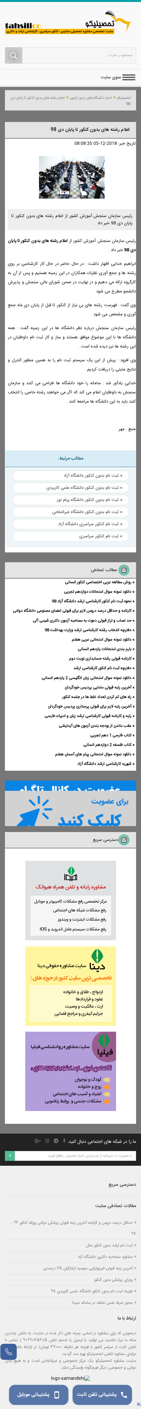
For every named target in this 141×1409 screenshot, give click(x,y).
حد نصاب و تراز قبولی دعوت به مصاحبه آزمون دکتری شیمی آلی (82, 620)
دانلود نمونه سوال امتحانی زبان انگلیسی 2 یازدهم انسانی (86, 678)
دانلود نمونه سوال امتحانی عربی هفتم (101, 639)
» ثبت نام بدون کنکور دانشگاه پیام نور (89, 500)
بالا (138, 1404)
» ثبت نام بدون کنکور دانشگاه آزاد (93, 475)
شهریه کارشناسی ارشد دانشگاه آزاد (104, 764)
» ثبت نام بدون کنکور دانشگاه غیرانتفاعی (87, 512)
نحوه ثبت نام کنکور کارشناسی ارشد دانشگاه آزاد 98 (91, 601)
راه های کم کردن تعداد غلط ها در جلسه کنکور (96, 697)
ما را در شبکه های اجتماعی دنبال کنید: (101, 1142)
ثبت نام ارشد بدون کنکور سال (109, 1245)
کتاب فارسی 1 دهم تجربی (110, 735)
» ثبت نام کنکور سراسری (100, 536)
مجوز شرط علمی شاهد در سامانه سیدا (102, 1302)
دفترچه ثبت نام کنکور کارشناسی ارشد (102, 668)
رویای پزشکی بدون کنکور (113, 1279)
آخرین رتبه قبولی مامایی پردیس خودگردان (98, 687)
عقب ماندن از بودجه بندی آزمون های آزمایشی (95, 726)
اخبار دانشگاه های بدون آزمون (91, 98)
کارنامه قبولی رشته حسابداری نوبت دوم (100, 658)
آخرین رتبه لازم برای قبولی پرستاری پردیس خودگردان (89, 706)
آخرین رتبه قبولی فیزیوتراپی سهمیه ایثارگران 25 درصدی (87, 1268)
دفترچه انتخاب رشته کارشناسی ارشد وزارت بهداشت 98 (88, 630)
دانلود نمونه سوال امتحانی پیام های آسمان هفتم (93, 754)
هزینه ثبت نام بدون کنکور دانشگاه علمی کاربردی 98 (91, 1291)
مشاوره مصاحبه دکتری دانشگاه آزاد (105, 1256)
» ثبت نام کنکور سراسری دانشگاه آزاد (90, 524)
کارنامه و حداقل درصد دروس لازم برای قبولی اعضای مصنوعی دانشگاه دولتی (72, 610)
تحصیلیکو (124, 98)
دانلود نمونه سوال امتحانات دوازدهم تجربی (97, 591)
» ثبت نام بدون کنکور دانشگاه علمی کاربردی (84, 487)
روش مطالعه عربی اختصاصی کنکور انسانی (98, 582)
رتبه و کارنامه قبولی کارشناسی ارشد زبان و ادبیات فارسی (88, 716)
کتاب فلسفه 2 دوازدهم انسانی (107, 745)
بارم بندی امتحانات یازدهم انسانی (104, 649)
